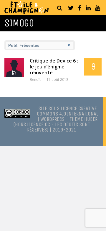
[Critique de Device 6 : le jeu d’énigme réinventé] (14, 67)
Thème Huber (83, 119)
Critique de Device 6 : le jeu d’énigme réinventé (54, 66)
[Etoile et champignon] (26, 12)
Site (42, 108)
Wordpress (52, 119)
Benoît (35, 79)
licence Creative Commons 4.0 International (67, 111)
